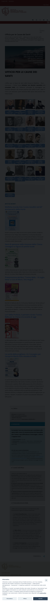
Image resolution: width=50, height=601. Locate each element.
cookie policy (43, 593)
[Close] (46, 580)
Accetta (40, 598)
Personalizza (9, 598)
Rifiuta (24, 598)
